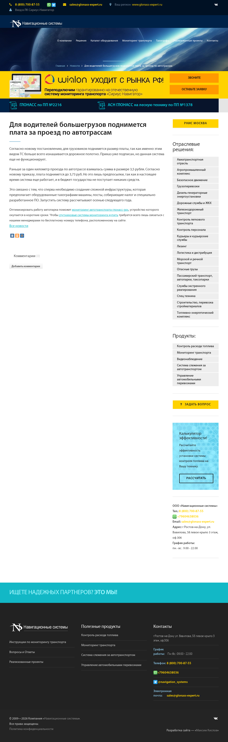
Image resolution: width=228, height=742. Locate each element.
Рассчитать (196, 478)
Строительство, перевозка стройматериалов (195, 304)
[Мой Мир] (22, 236)
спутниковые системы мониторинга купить (88, 215)
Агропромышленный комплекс (191, 171)
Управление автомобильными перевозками (189, 379)
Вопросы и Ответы (22, 652)
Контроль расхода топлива (195, 346)
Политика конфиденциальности (31, 729)
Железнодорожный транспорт (190, 211)
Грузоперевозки (188, 186)
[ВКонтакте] (12, 236)
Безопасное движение (192, 180)
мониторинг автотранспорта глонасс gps (100, 210)
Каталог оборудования (104, 40)
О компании (64, 40)
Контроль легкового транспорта (191, 221)
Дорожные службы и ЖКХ (194, 203)
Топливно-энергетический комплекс (195, 314)
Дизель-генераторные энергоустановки (192, 194)
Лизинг (182, 246)
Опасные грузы (187, 269)
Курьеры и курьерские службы (192, 238)
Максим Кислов (206, 730)
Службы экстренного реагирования (191, 288)
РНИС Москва (195, 123)
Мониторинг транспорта (137, 40)
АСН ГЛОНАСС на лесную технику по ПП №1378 (150, 105)
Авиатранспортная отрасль (190, 161)
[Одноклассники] (17, 236)
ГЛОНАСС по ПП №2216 (41, 105)
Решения (81, 40)
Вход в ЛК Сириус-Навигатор (34, 10)
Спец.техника (186, 296)
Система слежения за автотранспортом (191, 367)
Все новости (18, 226)
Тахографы (162, 40)
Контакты (212, 40)
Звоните (194, 78)
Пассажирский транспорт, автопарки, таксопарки (195, 277)
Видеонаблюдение (189, 359)
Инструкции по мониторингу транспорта (37, 642)
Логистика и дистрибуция (194, 253)
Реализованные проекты (188, 40)
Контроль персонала (191, 230)
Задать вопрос (198, 404)
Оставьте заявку (194, 89)
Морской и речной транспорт (190, 261)
